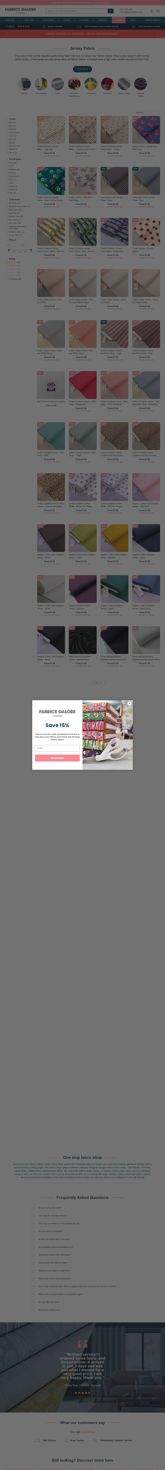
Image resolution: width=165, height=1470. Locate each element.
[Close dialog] (129, 703)
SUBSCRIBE (57, 758)
